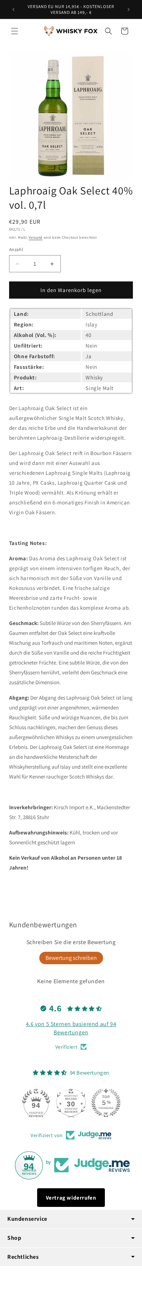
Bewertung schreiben (71, 958)
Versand (36, 237)
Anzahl (16, 249)
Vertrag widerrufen (71, 1197)
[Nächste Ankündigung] (129, 9)
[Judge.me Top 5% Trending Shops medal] (106, 1102)
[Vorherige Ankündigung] (13, 9)
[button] (15, 31)
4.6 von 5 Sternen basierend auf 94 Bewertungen (71, 1028)
